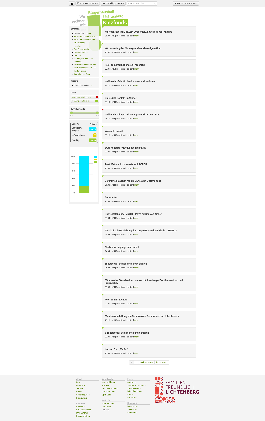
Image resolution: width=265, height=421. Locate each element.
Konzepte (80, 407)
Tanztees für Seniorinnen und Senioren (126, 263)
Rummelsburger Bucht (82, 74)
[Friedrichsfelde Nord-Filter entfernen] (90, 33)
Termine (79, 388)
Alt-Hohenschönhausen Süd (84, 40)
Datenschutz (132, 406)
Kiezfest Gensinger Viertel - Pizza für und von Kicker (133, 214)
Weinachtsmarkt (114, 131)
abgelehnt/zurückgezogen (84, 97)
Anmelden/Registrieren (187, 3)
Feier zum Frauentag (116, 299)
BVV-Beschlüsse (83, 410)
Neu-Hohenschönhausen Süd (85, 68)
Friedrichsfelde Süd (81, 52)
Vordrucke (106, 407)
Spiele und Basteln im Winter (120, 98)
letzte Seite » (161, 362)
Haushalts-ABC (108, 392)
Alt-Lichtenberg (79, 43)
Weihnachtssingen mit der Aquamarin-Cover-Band (132, 114)
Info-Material (82, 413)
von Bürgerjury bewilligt (84, 101)
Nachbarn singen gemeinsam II (122, 247)
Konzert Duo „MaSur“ (116, 349)
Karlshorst (77, 55)
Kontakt (130, 394)
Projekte (105, 410)
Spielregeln (132, 409)
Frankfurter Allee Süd (81, 49)
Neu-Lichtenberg (80, 71)
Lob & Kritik (81, 385)
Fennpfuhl (77, 46)
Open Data (106, 395)
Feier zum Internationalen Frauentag (125, 65)
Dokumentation (83, 416)
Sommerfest (111, 197)
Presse (79, 392)
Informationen (108, 403)
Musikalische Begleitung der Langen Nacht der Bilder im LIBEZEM (141, 230)
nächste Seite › (146, 362)
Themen (105, 385)
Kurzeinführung (108, 382)
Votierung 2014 (83, 395)
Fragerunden (81, 398)
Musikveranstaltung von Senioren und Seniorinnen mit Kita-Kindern (142, 316)
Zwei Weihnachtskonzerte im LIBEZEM (126, 164)
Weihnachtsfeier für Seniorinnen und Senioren (130, 81)
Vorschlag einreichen (88, 3)
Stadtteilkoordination (136, 385)
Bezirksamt (132, 398)
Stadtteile (131, 382)
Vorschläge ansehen (115, 3)
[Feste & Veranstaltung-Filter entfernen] (92, 85)
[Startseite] (72, 3)
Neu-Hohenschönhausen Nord (85, 65)
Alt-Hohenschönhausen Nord (84, 36)
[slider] (71, 112)
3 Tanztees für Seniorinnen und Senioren (127, 332)
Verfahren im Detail (110, 388)
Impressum (132, 412)
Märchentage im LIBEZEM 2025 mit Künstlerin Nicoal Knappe (138, 31)
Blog (78, 382)
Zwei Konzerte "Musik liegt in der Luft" (126, 147)
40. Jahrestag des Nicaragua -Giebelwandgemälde (132, 48)
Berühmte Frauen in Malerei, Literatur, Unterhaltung (133, 181)
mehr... (137, 36)
